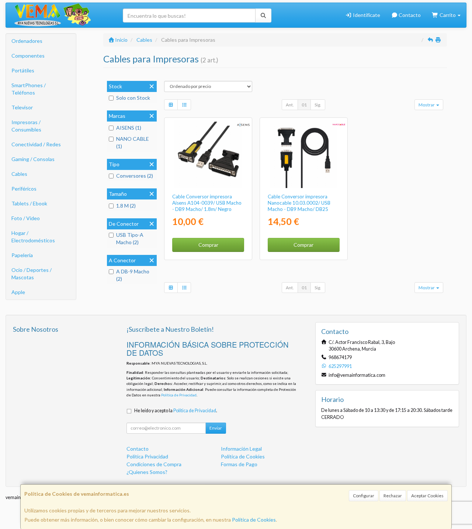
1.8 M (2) (126, 205)
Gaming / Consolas (33, 159)
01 (304, 104)
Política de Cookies (254, 519)
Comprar (208, 245)
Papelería (22, 255)
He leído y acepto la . (175, 410)
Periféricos (24, 188)
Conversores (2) (134, 176)
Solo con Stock (133, 98)
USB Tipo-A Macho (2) (129, 238)
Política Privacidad (147, 456)
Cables (19, 174)
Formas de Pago (239, 464)
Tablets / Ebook (29, 203)
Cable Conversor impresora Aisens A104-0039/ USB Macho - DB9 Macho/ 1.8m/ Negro (207, 203)
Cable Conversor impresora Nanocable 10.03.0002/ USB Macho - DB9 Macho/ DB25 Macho (299, 206)
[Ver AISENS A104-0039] (208, 154)
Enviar (215, 428)
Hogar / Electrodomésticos (33, 236)
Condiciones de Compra (153, 464)
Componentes (28, 55)
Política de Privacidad (179, 395)
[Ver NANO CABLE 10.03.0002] (303, 154)
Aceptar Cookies (427, 495)
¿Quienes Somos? (146, 472)
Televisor (22, 107)
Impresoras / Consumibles (26, 126)
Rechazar (393, 495)
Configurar (363, 495)
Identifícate (366, 15)
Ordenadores (26, 41)
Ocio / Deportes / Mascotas (31, 273)
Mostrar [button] (427, 104)
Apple (18, 292)
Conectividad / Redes (36, 144)
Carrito (447, 15)
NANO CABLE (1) (132, 142)
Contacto (409, 15)
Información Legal (241, 449)
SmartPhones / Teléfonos (28, 89)
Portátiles (22, 70)
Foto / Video (25, 218)
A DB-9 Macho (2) (132, 275)
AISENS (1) (128, 127)
